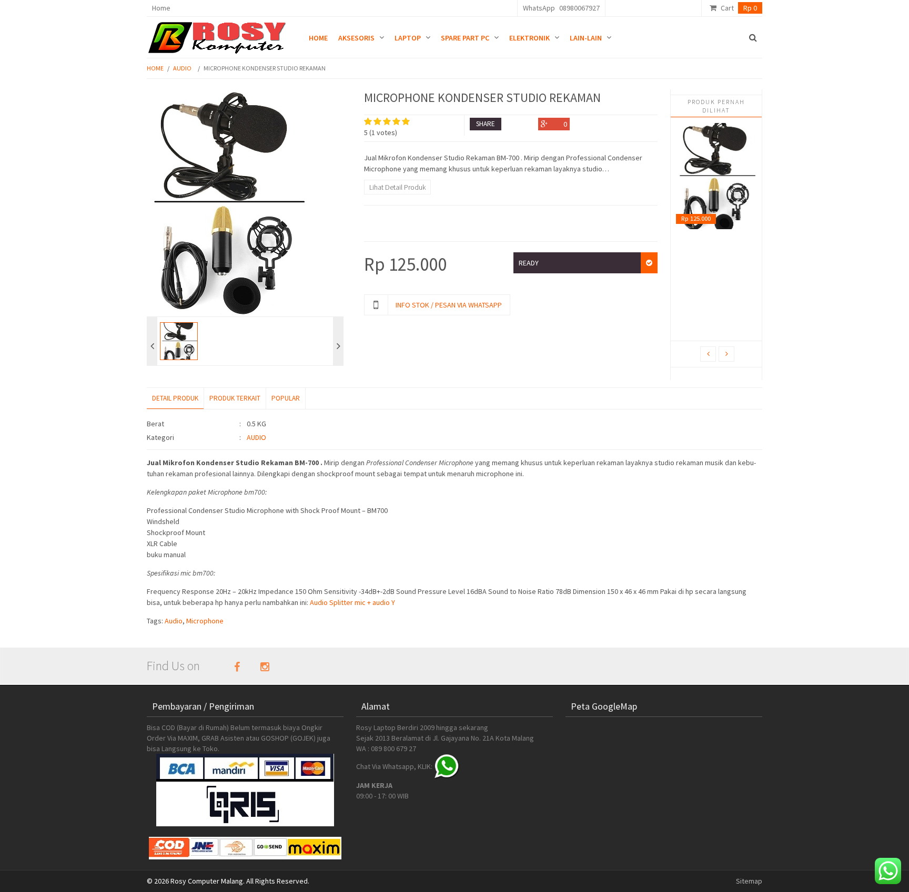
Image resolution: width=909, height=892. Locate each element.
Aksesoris (356, 38)
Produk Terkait (234, 398)
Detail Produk (175, 398)
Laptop (408, 38)
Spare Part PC (465, 38)
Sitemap (749, 881)
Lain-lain (586, 38)
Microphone (205, 621)
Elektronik (529, 38)
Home (161, 8)
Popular (285, 398)
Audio (182, 68)
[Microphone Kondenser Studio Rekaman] (716, 176)
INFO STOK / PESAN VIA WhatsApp (449, 305)
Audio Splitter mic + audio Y (353, 602)
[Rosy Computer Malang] (219, 35)
